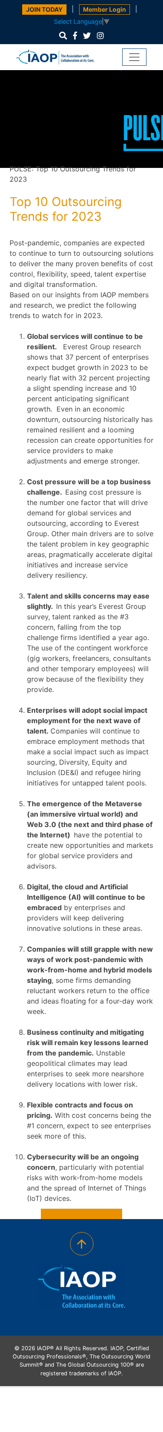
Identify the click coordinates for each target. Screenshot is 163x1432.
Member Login (104, 9)
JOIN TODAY (44, 9)
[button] (63, 35)
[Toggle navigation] (134, 57)
